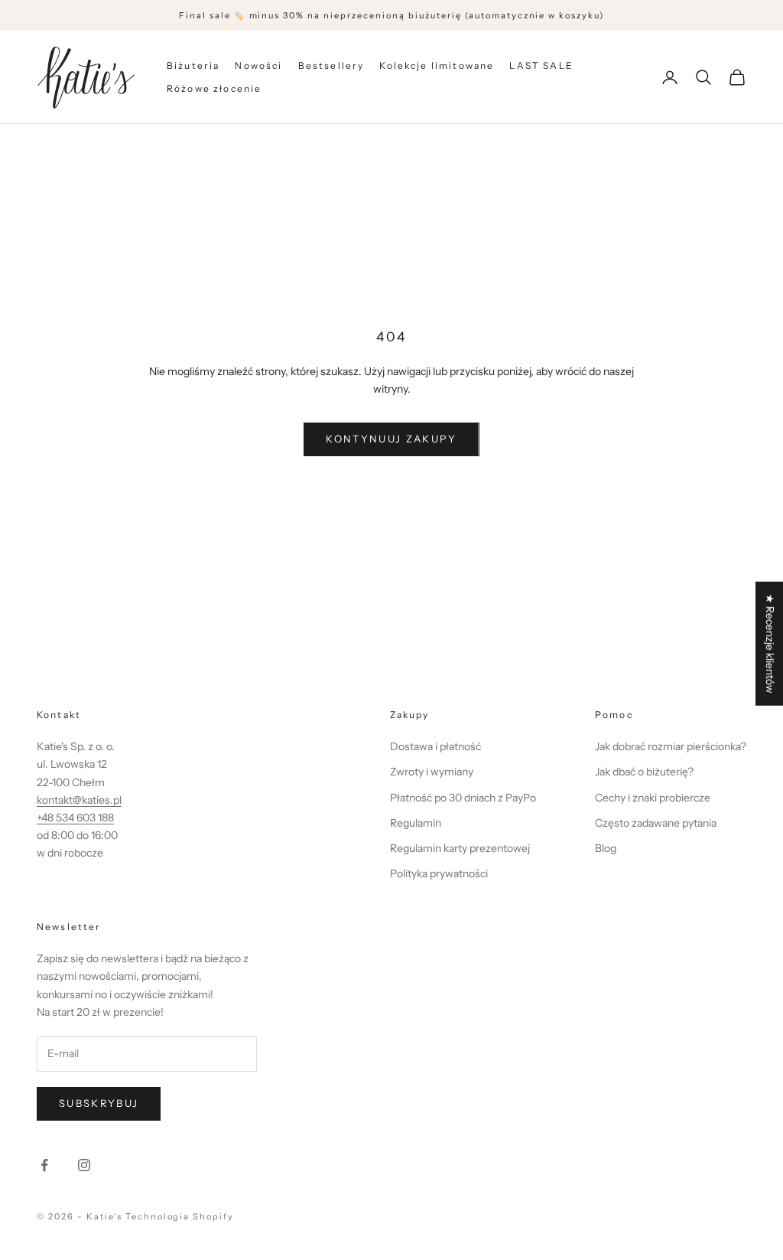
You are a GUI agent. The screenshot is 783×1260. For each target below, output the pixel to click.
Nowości (258, 65)
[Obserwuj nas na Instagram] (84, 1165)
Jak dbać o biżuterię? (644, 772)
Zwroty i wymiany (431, 772)
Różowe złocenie (214, 88)
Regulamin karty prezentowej (460, 848)
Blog (605, 848)
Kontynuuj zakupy (391, 439)
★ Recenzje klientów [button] (770, 644)
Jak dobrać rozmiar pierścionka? (670, 746)
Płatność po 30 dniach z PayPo (463, 798)
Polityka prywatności (439, 873)
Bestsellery (331, 65)
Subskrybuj (98, 1103)
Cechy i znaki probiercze (652, 798)
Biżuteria (193, 65)
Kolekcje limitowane (436, 65)
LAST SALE (541, 65)
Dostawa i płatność (435, 746)
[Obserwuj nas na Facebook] (44, 1165)
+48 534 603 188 (75, 817)
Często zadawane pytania (655, 823)
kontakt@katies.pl (79, 800)
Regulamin (415, 823)
